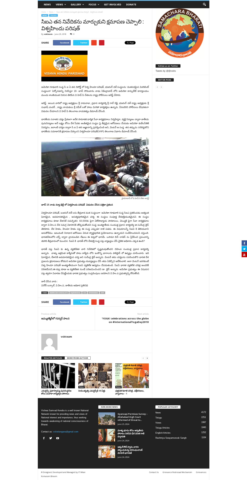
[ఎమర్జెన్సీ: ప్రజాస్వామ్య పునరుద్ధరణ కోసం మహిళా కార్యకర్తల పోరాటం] (58, 375)
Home (43, 12)
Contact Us (154, 472)
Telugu (53, 15)
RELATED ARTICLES (53, 358)
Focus (92, 4)
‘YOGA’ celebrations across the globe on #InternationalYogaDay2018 (125, 320)
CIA (84, 293)
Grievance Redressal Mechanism (177, 472)
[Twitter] (51, 438)
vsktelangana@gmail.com (65, 431)
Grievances (201, 472)
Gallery (76, 4)
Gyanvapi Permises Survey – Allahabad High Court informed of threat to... (133, 416)
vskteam (48, 34)
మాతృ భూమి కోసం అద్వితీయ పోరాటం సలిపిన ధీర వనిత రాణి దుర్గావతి (131, 433)
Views (59, 4)
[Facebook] (44, 438)
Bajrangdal (75, 293)
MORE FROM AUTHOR (77, 358)
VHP (102, 293)
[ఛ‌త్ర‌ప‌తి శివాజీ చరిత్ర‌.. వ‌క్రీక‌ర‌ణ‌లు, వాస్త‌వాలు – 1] (132, 375)
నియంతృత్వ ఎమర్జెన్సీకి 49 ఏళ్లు (91, 390)
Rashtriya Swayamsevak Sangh (171, 438)
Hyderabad (93, 293)
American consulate (59, 293)
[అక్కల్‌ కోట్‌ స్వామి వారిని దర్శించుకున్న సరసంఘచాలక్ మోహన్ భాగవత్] (106, 451)
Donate (131, 4)
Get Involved (112, 4)
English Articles (163, 433)
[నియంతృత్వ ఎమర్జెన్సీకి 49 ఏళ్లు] (95, 375)
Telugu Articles (162, 428)
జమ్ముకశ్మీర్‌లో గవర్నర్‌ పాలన (55, 318)
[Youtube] (58, 438)
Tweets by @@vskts (166, 71)
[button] (204, 4)
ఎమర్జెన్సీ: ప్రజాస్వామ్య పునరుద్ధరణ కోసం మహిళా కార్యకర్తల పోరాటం (56, 392)
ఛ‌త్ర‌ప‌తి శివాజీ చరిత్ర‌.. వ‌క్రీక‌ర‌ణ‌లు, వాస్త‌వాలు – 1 (129, 392)
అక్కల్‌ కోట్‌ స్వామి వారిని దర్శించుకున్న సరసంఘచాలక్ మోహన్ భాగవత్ (130, 449)
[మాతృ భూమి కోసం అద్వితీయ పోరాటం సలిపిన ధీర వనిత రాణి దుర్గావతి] (106, 435)
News (47, 4)
